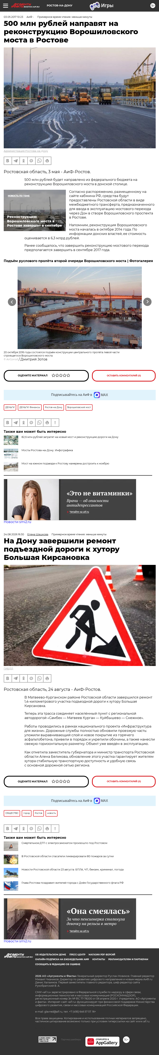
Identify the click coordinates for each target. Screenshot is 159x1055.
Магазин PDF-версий (102, 954)
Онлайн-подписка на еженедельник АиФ (62, 959)
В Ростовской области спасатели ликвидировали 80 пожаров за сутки (68, 856)
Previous (12, 301)
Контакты (98, 959)
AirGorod (12, 359)
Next (147, 301)
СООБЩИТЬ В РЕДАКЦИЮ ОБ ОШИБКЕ (57, 964)
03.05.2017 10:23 (13, 16)
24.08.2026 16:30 (14, 534)
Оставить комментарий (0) (124, 375)
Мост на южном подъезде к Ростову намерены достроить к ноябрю (65, 463)
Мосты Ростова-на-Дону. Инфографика (47, 450)
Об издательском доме (50, 954)
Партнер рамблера (71, 1039)
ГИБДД (8, 668)
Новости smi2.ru (17, 522)
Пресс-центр (77, 954)
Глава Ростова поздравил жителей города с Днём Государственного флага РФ (73, 882)
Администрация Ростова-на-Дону (26, 150)
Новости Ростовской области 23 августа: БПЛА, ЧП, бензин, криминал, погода (73, 869)
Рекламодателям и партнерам (128, 959)
